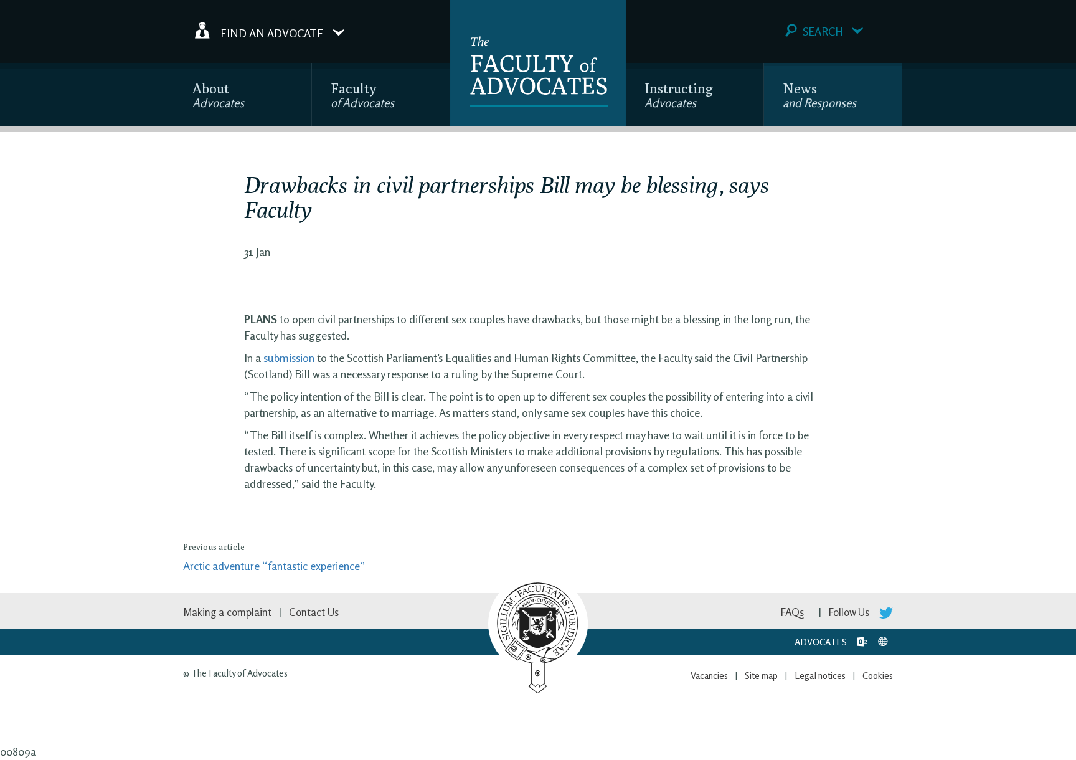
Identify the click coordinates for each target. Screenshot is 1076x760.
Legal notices (820, 676)
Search (823, 31)
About (218, 95)
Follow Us (850, 612)
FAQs (792, 612)
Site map (761, 676)
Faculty (362, 95)
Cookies (877, 676)
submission (288, 357)
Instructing (678, 95)
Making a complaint (227, 612)
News (819, 95)
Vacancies (709, 676)
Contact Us (314, 612)
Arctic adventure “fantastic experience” (274, 565)
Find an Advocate (271, 32)
